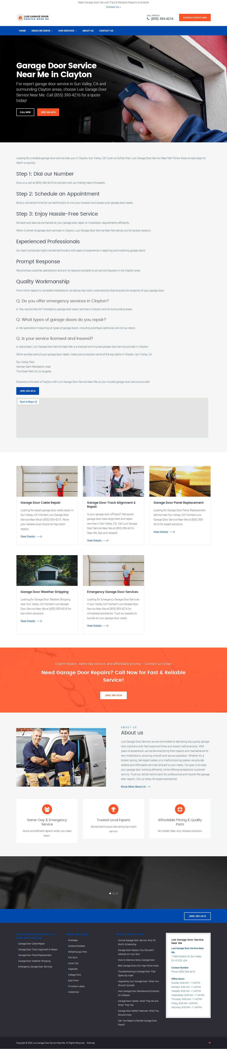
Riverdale (73, 940)
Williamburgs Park (77, 951)
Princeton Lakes (76, 986)
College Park (74, 974)
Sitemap (91, 1042)
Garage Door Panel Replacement (35, 955)
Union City (73, 963)
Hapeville (72, 968)
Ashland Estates (76, 945)
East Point (73, 980)
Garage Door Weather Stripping (34, 960)
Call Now (25, 112)
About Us (88, 30)
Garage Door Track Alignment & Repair (38, 949)
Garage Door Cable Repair (31, 943)
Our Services (66, 30)
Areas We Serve (40, 30)
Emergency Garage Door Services (35, 966)
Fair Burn (73, 957)
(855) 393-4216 (162, 18)
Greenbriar (73, 991)
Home (22, 30)
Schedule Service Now (195, 17)
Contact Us (112, 7)
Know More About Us (133, 786)
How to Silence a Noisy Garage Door (136, 959)
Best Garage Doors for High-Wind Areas (138, 965)
